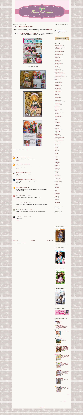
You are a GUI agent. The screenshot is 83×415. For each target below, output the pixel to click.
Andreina (17, 172)
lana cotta (56, 138)
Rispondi (17, 160)
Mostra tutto (68, 394)
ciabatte (56, 92)
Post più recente (15, 240)
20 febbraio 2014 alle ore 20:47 (25, 157)
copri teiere (57, 106)
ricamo (56, 174)
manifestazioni (57, 143)
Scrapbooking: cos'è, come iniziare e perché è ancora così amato (65, 356)
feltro (56, 120)
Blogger (64, 401)
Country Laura (59, 338)
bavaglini (56, 64)
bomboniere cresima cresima (60, 73)
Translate (63, 32)
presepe (56, 169)
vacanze (56, 200)
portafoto (56, 166)
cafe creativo (58, 354)
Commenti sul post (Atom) (21, 243)
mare (55, 144)
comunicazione (57, 100)
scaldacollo (57, 180)
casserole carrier (57, 89)
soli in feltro (57, 187)
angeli (56, 53)
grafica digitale (57, 131)
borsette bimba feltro (58, 82)
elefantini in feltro (58, 116)
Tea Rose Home (59, 362)
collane (56, 98)
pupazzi (56, 171)
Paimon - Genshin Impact (65, 331)
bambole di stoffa (58, 63)
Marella (17, 195)
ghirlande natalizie (58, 129)
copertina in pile (58, 103)
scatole (56, 184)
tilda (55, 191)
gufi (55, 132)
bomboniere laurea (58, 75)
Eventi (56, 119)
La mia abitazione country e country (27, 33)
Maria (17, 164)
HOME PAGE (41, 407)
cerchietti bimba (57, 91)
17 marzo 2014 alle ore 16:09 (25, 216)
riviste (26, 149)
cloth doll (56, 94)
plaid (56, 157)
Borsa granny (57, 78)
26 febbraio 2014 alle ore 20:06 (26, 209)
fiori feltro (56, 123)
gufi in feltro (57, 134)
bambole (56, 61)
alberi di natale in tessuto (59, 51)
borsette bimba (57, 81)
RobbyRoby (18, 216)
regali (56, 172)
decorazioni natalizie (58, 112)
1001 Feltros (58, 330)
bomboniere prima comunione (60, 76)
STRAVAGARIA (59, 321)
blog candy (57, 67)
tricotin (56, 196)
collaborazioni (20, 149)
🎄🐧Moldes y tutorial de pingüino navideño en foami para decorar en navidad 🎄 (65, 349)
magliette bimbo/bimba (59, 140)
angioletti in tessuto (58, 54)
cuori (56, 110)
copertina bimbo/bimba (59, 101)
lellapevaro (18, 157)
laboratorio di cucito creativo (60, 137)
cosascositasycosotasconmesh (61, 346)
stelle (56, 190)
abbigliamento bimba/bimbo (60, 47)
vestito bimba (57, 202)
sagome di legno (58, 178)
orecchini (56, 153)
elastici (56, 115)
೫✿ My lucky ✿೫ (59, 378)
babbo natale (57, 60)
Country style (58, 386)
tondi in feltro (57, 193)
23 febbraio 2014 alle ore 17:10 (23, 187)
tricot (56, 194)
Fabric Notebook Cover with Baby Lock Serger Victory (64, 364)
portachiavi (57, 165)
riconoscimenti (57, 175)
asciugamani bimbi (58, 58)
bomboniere (57, 69)
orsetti (56, 155)
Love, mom (58, 322)
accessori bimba (57, 48)
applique (56, 55)
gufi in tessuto (57, 135)
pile (55, 156)
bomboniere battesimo (59, 72)
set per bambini (57, 185)
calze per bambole (58, 84)
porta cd (56, 159)
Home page (33, 240)
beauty (56, 66)
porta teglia (57, 162)
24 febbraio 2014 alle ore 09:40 (24, 195)
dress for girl (57, 113)
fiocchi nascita (57, 122)
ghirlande (56, 128)
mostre (56, 149)
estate (56, 118)
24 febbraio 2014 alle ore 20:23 (25, 202)
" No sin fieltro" (59, 370)
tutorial (56, 197)
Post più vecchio (50, 240)
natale (56, 150)
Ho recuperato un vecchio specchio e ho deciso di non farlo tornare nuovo (62, 327)
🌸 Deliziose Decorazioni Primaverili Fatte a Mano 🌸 (65, 388)
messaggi (56, 147)
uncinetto (56, 199)
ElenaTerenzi (18, 209)
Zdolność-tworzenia (19, 179)
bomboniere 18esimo (58, 70)
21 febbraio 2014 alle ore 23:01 (28, 179)
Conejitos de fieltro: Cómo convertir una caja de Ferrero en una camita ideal (65, 373)
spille (56, 188)
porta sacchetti (57, 160)
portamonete (57, 168)
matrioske (56, 146)
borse (56, 79)
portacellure (57, 163)
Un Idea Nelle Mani (59, 325)
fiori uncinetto (57, 126)
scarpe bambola (57, 183)
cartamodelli (57, 86)
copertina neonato (58, 104)
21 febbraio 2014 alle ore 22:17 (25, 172)
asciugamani (57, 57)
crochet (56, 107)
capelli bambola (57, 85)
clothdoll (56, 95)
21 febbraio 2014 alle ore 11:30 (24, 164)
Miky (17, 187)
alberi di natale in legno (59, 50)
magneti (56, 141)
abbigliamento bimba (58, 45)
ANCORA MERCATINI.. (63, 340)
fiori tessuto (57, 125)
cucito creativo (57, 109)
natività (56, 152)
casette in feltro (57, 88)
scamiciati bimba (58, 181)
